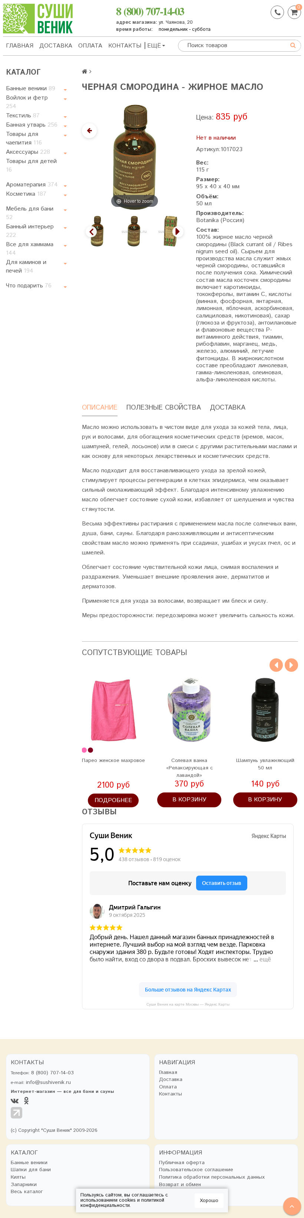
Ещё (154, 46)
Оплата (90, 46)
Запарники (24, 1184)
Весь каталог (27, 1191)
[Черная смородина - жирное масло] (97, 231)
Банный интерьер (30, 231)
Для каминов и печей (26, 266)
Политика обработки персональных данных (212, 1177)
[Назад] (89, 130)
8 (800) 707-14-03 (150, 10)
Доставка (55, 46)
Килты (18, 1177)
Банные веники (30, 88)
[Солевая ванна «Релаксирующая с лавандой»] (189, 710)
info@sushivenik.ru (48, 1082)
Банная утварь (31, 125)
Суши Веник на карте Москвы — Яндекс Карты (187, 1004)
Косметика (26, 194)
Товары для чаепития (24, 138)
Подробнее (113, 800)
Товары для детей (31, 165)
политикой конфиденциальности (122, 1203)
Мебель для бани (29, 213)
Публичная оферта (182, 1162)
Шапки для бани (31, 1169)
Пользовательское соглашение (196, 1169)
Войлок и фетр (27, 102)
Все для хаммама (29, 248)
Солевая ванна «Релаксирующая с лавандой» (189, 768)
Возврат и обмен (180, 1184)
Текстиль (23, 115)
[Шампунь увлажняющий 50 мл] (265, 710)
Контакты (124, 46)
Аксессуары (28, 152)
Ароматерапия (32, 184)
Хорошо (209, 1200)
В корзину (189, 799)
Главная (19, 46)
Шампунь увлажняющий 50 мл (265, 764)
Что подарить (29, 285)
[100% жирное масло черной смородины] (170, 231)
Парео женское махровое (113, 760)
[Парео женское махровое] (114, 710)
